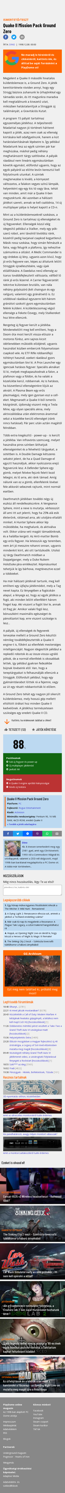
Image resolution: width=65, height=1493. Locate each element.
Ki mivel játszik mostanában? (24, 1010)
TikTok (36, 1429)
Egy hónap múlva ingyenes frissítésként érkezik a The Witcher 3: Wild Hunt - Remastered (31, 907)
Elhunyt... (13, 1006)
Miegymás (8, 1462)
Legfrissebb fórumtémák (18, 1002)
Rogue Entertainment (30, 807)
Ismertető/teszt (16, 20)
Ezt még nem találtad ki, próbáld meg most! (32, 991)
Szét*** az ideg (17, 1064)
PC (20, 803)
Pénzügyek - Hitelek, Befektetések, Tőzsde (31, 1072)
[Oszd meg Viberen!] (37, 833)
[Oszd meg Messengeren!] (27, 833)
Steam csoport (40, 1421)
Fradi (12, 1068)
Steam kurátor (40, 1425)
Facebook (38, 1410)
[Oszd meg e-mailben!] (22, 37)
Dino (12, 44)
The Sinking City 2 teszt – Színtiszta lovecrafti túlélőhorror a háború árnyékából (29, 943)
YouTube (37, 1414)
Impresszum (9, 1421)
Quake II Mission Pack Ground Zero (28, 799)
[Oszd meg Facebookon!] (5, 37)
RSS (5, 1432)
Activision (19, 812)
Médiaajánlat (9, 1425)
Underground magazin (14, 1452)
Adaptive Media (11, 1476)
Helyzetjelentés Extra (20, 1037)
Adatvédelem (10, 1429)
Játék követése (45, 729)
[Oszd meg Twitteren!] (14, 37)
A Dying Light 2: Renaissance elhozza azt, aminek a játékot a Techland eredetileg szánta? (32, 915)
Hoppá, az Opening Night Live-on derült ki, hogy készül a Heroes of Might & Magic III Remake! (31, 935)
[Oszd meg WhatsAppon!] (47, 833)
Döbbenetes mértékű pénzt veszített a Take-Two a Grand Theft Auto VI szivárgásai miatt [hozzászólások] (35, 1029)
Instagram (38, 1417)
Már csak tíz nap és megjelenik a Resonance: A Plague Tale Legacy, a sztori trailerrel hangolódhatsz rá (32, 925)
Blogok (7, 1438)
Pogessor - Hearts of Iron (16, 1456)
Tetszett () (17, 729)
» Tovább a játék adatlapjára (21, 824)
